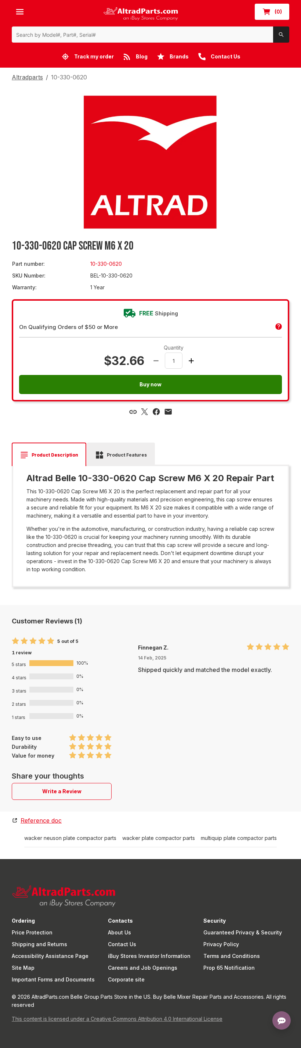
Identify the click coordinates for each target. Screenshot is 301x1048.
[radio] (15, 641)
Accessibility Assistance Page (50, 956)
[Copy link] (132, 411)
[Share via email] (168, 411)
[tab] (49, 455)
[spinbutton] (173, 360)
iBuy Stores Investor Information (149, 956)
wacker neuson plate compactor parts (70, 838)
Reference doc (41, 820)
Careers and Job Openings (142, 968)
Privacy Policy (221, 944)
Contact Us (122, 944)
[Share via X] (144, 411)
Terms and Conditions (231, 956)
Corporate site (126, 979)
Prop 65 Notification (229, 968)
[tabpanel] (150, 523)
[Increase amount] (191, 360)
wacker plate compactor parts (158, 838)
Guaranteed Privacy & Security (242, 932)
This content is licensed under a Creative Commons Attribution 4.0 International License (117, 1019)
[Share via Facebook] (156, 411)
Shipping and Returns (39, 944)
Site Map (23, 968)
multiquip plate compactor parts (239, 838)
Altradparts (27, 77)
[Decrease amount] (156, 360)
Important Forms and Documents (53, 979)
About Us (119, 932)
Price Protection (32, 932)
